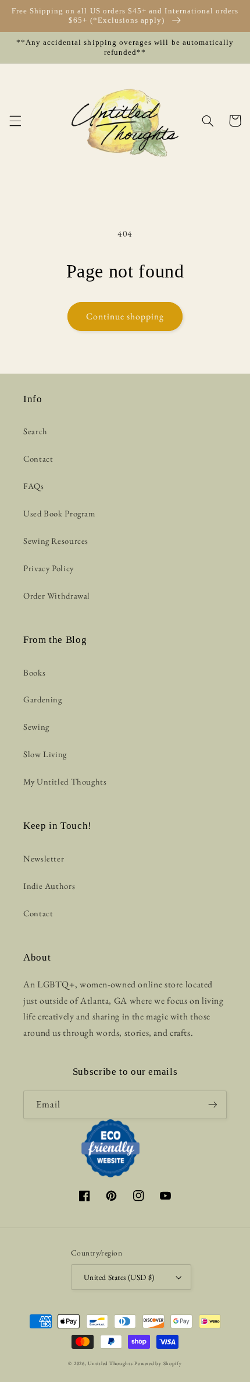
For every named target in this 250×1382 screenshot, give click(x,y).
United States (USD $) (119, 1277)
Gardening (42, 699)
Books (34, 672)
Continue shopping (125, 316)
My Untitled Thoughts (65, 781)
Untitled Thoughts (110, 1363)
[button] (15, 120)
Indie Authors (49, 885)
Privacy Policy (48, 568)
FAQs (33, 485)
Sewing (36, 726)
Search (35, 431)
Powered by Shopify (157, 1363)
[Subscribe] (212, 1105)
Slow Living (45, 753)
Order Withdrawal (56, 595)
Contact (38, 458)
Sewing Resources (55, 540)
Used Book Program (59, 513)
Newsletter (43, 858)
